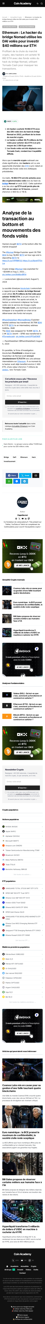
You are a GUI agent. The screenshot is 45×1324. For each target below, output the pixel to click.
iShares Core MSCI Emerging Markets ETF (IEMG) (21, 924)
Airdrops (9, 1270)
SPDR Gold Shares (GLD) (15, 912)
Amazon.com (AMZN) (14, 846)
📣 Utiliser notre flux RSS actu (22, 1309)
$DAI (4, 255)
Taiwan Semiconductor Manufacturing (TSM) (22, 850)
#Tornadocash (8, 336)
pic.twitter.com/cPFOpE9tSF (28, 336)
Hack (34, 457)
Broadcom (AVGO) (13, 855)
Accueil (4, 17)
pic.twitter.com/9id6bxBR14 (14, 274)
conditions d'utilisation (23, 408)
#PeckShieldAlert (9, 320)
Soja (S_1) (9, 992)
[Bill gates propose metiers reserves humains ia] (7, 618)
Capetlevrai (22, 515)
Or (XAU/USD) (11, 968)
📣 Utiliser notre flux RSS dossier (22, 1311)
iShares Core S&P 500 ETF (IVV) (18, 898)
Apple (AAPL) (11, 831)
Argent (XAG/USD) (13, 987)
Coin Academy (22, 3)
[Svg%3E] (22, 502)
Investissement (9, 461)
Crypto (33, 1266)
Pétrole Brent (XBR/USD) (15, 954)
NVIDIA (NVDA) (12, 827)
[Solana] (7, 695)
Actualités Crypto (16, 17)
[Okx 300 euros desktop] (22, 199)
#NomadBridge (24, 320)
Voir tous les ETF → (22, 940)
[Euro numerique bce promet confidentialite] (7, 604)
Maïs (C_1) (9, 959)
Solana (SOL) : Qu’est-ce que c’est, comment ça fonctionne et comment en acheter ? (27, 695)
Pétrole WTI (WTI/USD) (14, 964)
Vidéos (28, 1270)
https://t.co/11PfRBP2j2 (12, 260)
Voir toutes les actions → (22, 874)
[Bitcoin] (7, 716)
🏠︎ (7, 1266)
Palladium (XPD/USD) (14, 978)
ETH (27, 166)
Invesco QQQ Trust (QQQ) (15, 903)
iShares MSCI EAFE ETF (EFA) (17, 907)
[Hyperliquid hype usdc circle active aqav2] (7, 632)
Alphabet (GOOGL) (13, 836)
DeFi (14, 457)
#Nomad (10, 252)
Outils (35, 1270)
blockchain (25, 288)
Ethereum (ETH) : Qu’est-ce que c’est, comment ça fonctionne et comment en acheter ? (27, 706)
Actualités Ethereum (27, 26)
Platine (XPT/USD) (12, 983)
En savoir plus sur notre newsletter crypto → (22, 414)
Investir (20, 1270)
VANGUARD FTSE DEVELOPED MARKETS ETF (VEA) (23, 918)
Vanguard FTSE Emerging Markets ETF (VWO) (23, 930)
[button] (3, 3)
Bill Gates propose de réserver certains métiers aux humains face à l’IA (26, 618)
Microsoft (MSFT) (12, 841)
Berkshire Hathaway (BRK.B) (16, 869)
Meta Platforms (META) (14, 860)
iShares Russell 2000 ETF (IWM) (18, 935)
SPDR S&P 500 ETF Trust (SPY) (17, 893)
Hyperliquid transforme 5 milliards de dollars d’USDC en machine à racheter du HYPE (26, 632)
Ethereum (21, 361)
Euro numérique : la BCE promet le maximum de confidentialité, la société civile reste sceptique (27, 604)
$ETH (19, 244)
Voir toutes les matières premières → (22, 1002)
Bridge (6, 457)
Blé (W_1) (9, 997)
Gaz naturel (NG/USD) (14, 973)
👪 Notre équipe (22, 1315)
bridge (5, 183)
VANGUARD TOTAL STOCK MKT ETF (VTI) (22, 888)
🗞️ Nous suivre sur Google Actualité (22, 1307)
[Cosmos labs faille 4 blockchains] (7, 590)
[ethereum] (7, 705)
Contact (22, 1273)
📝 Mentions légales (22, 1317)
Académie (14, 1266)
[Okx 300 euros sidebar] (22, 556)
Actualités (25, 1266)
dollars (5, 370)
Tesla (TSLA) (10, 865)
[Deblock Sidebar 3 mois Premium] (22, 659)
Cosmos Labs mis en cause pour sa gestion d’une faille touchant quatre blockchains (27, 590)
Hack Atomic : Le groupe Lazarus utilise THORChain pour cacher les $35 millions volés (23, 445)
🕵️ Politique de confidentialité (22, 1319)
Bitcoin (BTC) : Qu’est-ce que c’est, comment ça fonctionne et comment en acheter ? (27, 717)
